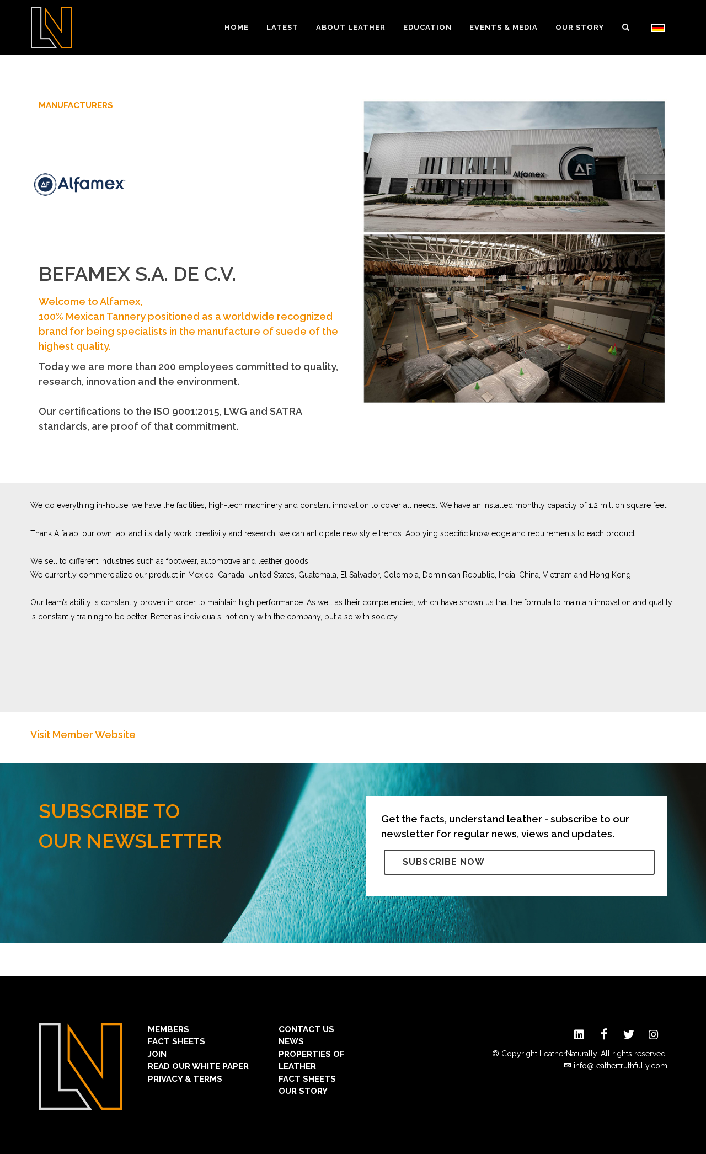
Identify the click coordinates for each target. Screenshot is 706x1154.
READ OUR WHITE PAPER (198, 1066)
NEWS (291, 1041)
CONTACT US (306, 1029)
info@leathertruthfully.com (620, 1065)
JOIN (157, 1054)
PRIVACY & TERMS (185, 1079)
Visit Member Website (83, 734)
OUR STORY (303, 1091)
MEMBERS (168, 1029)
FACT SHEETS (176, 1041)
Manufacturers (76, 105)
